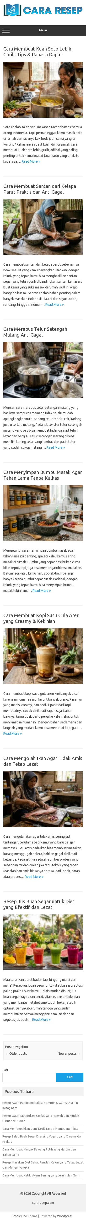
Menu (43, 30)
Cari (5, 1070)
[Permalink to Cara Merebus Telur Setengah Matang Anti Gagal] (43, 397)
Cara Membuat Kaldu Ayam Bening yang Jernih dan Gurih (41, 1175)
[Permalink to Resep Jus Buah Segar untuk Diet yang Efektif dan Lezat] (43, 969)
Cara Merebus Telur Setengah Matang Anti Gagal (35, 332)
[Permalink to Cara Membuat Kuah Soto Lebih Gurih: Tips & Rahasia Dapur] (43, 116)
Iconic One (20, 1216)
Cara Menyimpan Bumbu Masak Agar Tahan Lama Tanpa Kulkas (42, 475)
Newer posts (69, 1053)
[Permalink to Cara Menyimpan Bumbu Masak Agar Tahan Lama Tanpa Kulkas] (43, 540)
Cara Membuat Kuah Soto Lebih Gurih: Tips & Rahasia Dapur (37, 51)
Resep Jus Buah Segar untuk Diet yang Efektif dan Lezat (38, 904)
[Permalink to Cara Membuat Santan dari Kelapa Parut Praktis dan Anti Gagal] (43, 254)
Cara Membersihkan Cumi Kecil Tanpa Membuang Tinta (40, 1128)
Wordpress (65, 1216)
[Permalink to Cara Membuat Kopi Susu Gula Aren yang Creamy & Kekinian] (43, 683)
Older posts (16, 1053)
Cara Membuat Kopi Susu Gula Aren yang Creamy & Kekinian (41, 618)
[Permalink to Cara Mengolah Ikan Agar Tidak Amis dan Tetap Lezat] (43, 826)
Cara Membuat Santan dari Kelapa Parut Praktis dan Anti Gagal (39, 189)
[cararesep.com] (43, 15)
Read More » (31, 161)
